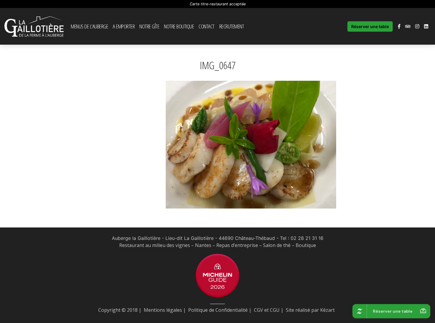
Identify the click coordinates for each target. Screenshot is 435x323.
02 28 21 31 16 (307, 238)
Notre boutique (179, 26)
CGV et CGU (267, 310)
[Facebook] (399, 26)
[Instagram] (417, 26)
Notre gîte (149, 26)
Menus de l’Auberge (89, 26)
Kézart (327, 310)
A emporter (124, 26)
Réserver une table (370, 26)
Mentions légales (163, 310)
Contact (207, 26)
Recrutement (231, 26)
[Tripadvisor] (408, 26)
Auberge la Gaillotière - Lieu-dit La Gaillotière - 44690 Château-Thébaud (193, 238)
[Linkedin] (426, 26)
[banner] (34, 26)
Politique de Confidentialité (218, 310)
